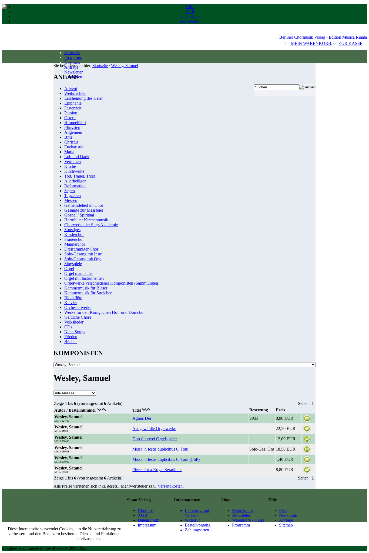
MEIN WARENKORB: (311, 43)
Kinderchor (74, 234)
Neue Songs (74, 331)
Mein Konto (242, 510)
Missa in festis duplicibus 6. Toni (160, 449)
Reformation (75, 186)
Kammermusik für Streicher (88, 293)
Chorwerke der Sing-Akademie (91, 224)
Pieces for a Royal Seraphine (157, 469)
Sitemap (286, 525)
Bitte (68, 137)
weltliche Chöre (77, 317)
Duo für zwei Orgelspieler (154, 439)
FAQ (283, 510)
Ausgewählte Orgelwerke (154, 428)
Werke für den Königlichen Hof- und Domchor (104, 312)
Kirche (70, 166)
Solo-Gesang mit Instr (83, 254)
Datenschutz (189, 16)
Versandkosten (170, 486)
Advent (70, 88)
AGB (190, 11)
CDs (68, 327)
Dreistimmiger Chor (81, 249)
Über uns (72, 62)
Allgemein (73, 132)
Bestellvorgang (197, 525)
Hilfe (190, 6)
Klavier (70, 302)
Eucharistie (73, 147)
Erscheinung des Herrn (83, 98)
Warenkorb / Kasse (248, 520)
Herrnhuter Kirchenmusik (86, 220)
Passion (70, 113)
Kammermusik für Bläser (85, 288)
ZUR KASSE (350, 43)
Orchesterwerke (77, 307)
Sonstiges (72, 229)
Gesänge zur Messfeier (83, 210)
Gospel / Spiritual (79, 215)
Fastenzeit (72, 108)
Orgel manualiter (78, 273)
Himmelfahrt (75, 122)
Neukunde (288, 515)
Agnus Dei (141, 418)
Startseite (72, 52)
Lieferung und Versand (197, 513)
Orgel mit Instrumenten (84, 278)
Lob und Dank (76, 156)
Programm (73, 57)
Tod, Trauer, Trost (79, 176)
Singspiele (73, 263)
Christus (71, 142)
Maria (69, 151)
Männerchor (74, 244)
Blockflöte (73, 297)
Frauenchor (74, 239)
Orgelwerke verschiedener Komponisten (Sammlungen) (111, 283)
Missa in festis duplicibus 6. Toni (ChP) (166, 459)
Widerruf (192, 520)
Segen (69, 190)
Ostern (70, 117)
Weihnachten (75, 93)
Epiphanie (73, 103)
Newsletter (73, 72)
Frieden (70, 336)
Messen (70, 200)
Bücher (70, 341)
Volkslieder (73, 322)
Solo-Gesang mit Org (82, 258)
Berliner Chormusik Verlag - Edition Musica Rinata (323, 37)
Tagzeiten (72, 195)
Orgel (69, 268)
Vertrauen (72, 161)
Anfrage (286, 520)
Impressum (190, 21)
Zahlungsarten (197, 530)
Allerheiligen (75, 181)
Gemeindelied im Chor (83, 205)
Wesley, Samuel (124, 65)
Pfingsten (72, 127)
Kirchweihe (74, 171)
